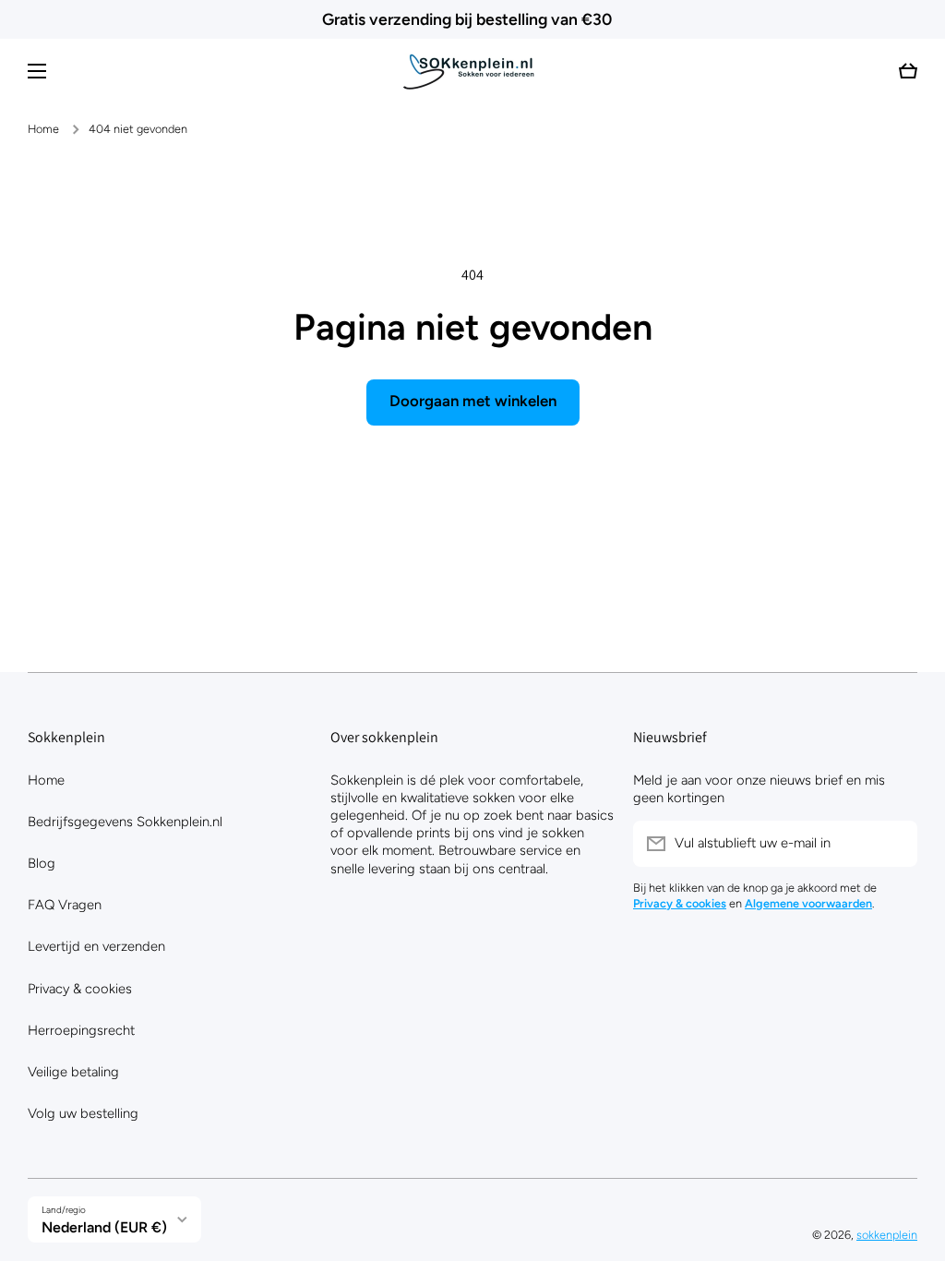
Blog (41, 863)
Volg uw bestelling (83, 1113)
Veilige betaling (73, 1071)
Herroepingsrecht (81, 1030)
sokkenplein (886, 1235)
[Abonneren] (894, 844)
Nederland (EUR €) (104, 1227)
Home (43, 129)
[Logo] (472, 71)
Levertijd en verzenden (96, 946)
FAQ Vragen (65, 904)
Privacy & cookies (80, 988)
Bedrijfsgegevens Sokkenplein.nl (125, 821)
